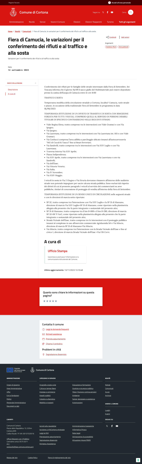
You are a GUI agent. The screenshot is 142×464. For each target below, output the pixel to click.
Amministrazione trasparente (83, 426)
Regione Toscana (14, 2)
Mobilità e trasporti (46, 402)
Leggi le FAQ (44, 433)
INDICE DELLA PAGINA (14, 83)
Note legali (76, 433)
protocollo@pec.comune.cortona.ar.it (20, 447)
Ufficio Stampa (57, 251)
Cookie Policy (32, 457)
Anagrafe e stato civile (47, 385)
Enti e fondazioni (13, 395)
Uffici (8, 392)
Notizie (107, 385)
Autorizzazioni (77, 402)
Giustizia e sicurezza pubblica (82, 388)
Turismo (110, 21)
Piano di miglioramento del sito (59, 457)
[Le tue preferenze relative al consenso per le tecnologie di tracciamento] (138, 460)
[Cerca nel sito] (130, 12)
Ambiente (76, 395)
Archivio (108, 395)
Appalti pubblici (45, 395)
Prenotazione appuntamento (50, 436)
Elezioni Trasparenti (94, 21)
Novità (17, 31)
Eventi (107, 414)
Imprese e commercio (47, 392)
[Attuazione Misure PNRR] (16, 370)
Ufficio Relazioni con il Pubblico (18, 439)
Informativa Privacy (79, 429)
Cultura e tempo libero (47, 388)
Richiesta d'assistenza (47, 443)
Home (10, 31)
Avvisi (107, 392)
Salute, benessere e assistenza (83, 399)
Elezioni (77, 21)
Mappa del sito (12, 457)
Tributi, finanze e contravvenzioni (84, 392)
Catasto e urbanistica (47, 399)
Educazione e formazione (81, 385)
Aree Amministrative (14, 388)
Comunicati (27, 31)
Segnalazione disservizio (48, 440)
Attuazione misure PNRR (81, 440)
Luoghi (107, 410)
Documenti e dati (13, 406)
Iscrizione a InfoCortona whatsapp (52, 429)
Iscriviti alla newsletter (47, 426)
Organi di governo (13, 385)
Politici (9, 399)
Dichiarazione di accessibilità (82, 436)
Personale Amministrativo (16, 402)
